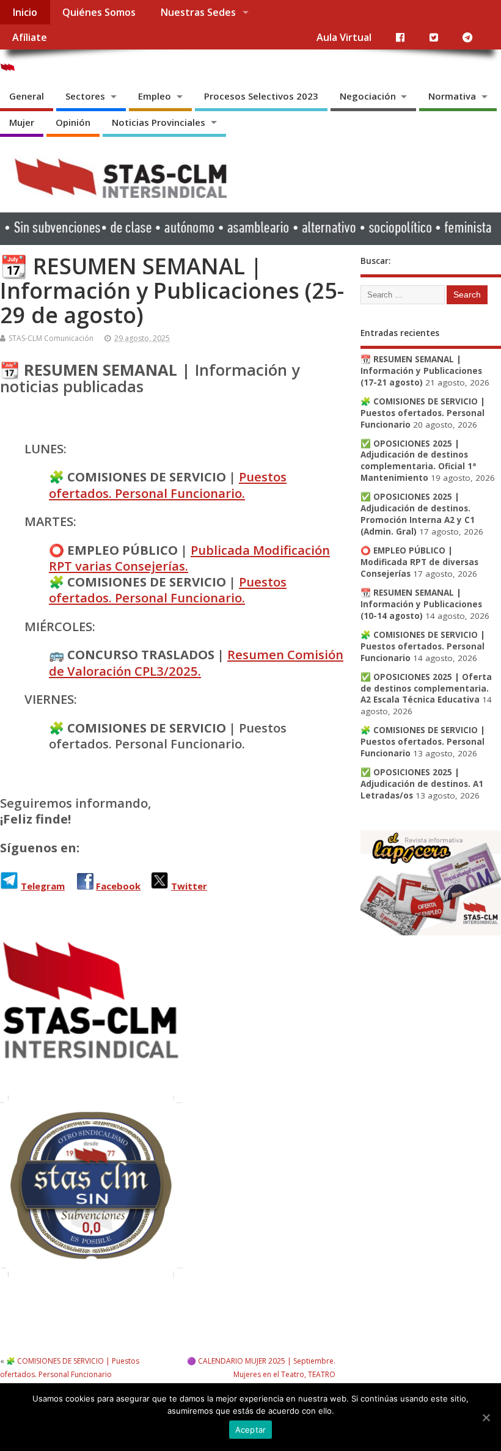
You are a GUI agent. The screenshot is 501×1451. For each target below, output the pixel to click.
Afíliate (29, 37)
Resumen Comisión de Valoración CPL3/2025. (196, 662)
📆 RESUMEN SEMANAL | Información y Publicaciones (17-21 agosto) (421, 371)
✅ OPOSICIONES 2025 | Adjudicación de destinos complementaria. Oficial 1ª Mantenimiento (418, 461)
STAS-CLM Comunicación (51, 338)
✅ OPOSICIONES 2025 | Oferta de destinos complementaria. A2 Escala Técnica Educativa (426, 688)
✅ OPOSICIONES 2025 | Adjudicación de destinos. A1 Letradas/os (421, 784)
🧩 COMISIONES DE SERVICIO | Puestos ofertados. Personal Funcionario (422, 413)
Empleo (154, 96)
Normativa (452, 96)
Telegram (43, 886)
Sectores (85, 96)
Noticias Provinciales (158, 122)
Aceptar (250, 1430)
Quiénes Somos (99, 12)
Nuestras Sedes (198, 12)
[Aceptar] (486, 1417)
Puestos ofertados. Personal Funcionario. (168, 484)
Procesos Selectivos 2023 (261, 96)
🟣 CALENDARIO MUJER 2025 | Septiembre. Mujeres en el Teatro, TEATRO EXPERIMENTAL (261, 1375)
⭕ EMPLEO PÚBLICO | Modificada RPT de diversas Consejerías (419, 562)
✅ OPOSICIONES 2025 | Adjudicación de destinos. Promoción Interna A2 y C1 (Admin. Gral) (417, 514)
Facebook (118, 886)
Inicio (24, 12)
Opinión (73, 122)
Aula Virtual (343, 37)
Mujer (21, 122)
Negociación (368, 96)
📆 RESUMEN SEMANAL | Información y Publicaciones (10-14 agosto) (421, 604)
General (26, 96)
